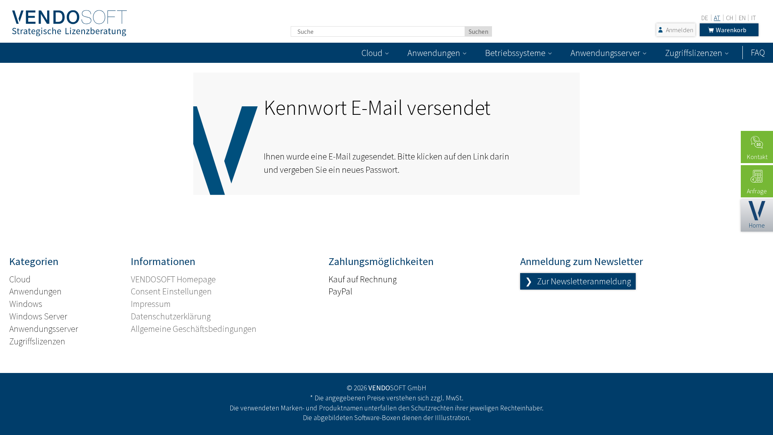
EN (742, 18)
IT (753, 18)
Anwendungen (433, 53)
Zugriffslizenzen (693, 53)
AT (717, 18)
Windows (25, 303)
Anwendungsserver (605, 53)
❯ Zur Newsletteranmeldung (578, 281)
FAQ (758, 52)
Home (757, 225)
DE (704, 18)
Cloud (372, 53)
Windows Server (38, 316)
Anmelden (679, 30)
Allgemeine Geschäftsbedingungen (193, 328)
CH (729, 18)
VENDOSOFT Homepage (173, 279)
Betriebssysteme (515, 53)
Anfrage (757, 191)
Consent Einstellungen (171, 291)
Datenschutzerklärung (171, 316)
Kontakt (757, 157)
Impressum (151, 303)
